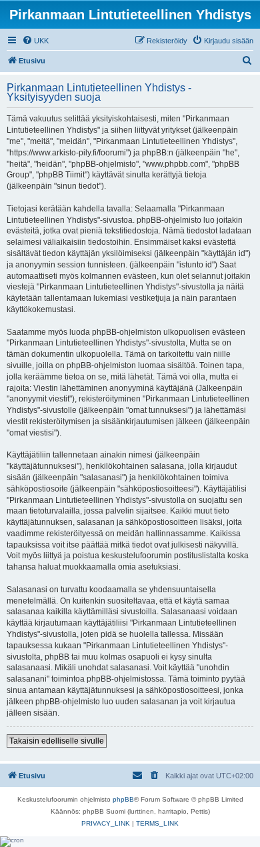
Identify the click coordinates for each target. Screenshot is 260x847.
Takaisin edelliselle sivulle (56, 741)
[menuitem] (35, 41)
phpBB (123, 799)
